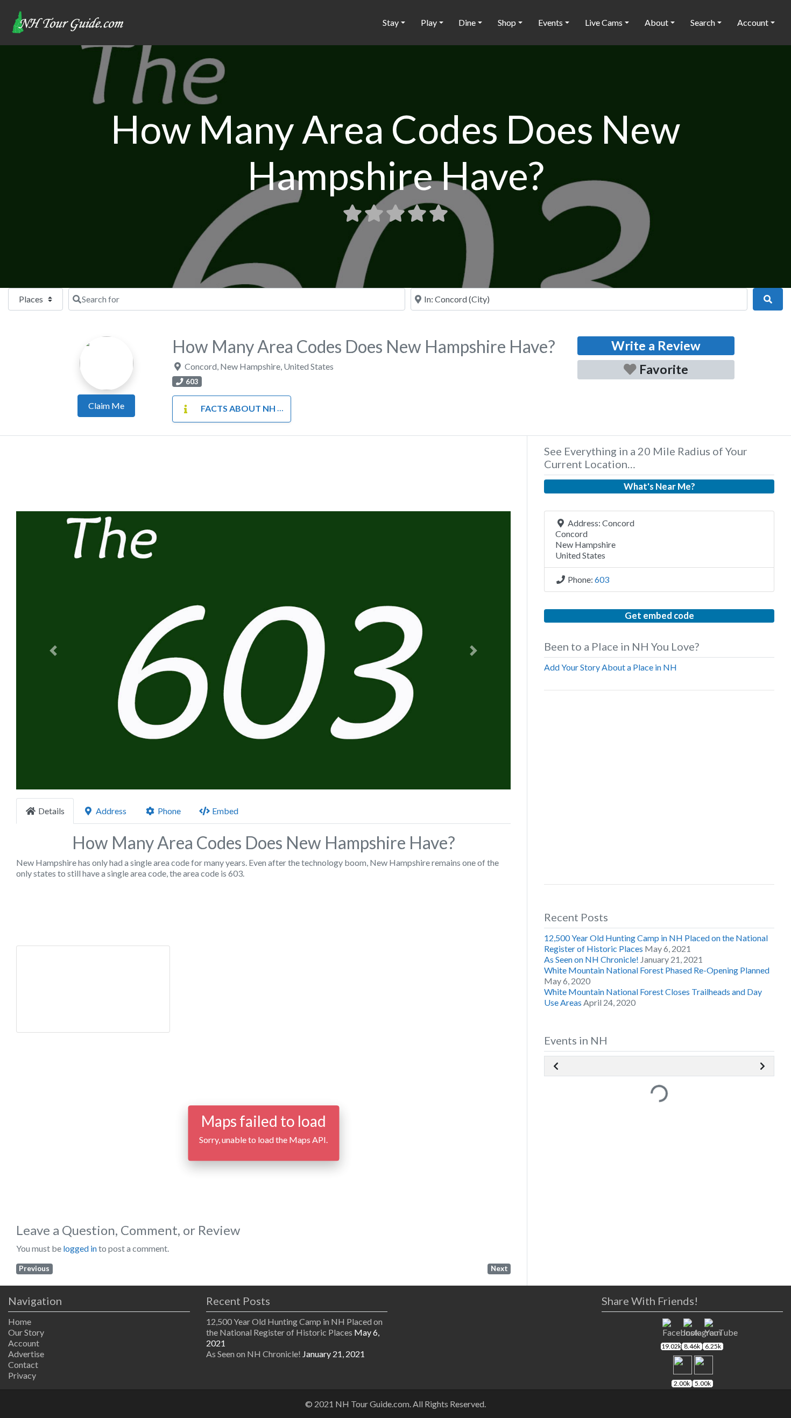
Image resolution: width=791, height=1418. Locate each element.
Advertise (26, 1354)
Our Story (26, 1332)
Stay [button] (391, 22)
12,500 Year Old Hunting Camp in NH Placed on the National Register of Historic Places (294, 1326)
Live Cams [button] (604, 22)
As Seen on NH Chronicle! (591, 959)
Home (19, 1321)
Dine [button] (467, 22)
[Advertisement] (263, 477)
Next (499, 1268)
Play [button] (429, 22)
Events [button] (550, 22)
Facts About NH (238, 408)
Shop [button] (507, 22)
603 (602, 579)
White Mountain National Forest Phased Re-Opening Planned (656, 970)
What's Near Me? (659, 486)
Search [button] (702, 22)
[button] (53, 650)
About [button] (656, 22)
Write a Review (656, 345)
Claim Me (106, 405)
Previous (34, 1268)
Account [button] (752, 22)
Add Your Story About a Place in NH (610, 667)
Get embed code (659, 615)
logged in (80, 1248)
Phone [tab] (169, 811)
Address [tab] (111, 811)
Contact (23, 1364)
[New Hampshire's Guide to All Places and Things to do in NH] (68, 21)
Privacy (22, 1375)
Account (23, 1343)
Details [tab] (51, 811)
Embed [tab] (225, 811)
